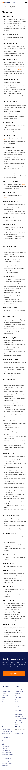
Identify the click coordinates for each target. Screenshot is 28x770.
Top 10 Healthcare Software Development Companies (6, 745)
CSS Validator (18, 702)
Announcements (6, 691)
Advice (3, 689)
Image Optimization (19, 704)
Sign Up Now (14, 674)
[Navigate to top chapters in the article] (26, 7)
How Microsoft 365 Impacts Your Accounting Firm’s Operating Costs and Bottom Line (7, 762)
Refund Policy (18, 689)
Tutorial (4, 699)
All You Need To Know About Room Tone (6, 739)
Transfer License (19, 691)
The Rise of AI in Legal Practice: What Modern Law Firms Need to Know (7, 732)
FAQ (16, 695)
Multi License (18, 697)
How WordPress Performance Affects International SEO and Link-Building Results (7, 753)
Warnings (4, 702)
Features (4, 693)
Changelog (17, 693)
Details (19, 69)
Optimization (5, 695)
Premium (4, 697)
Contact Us (18, 699)
